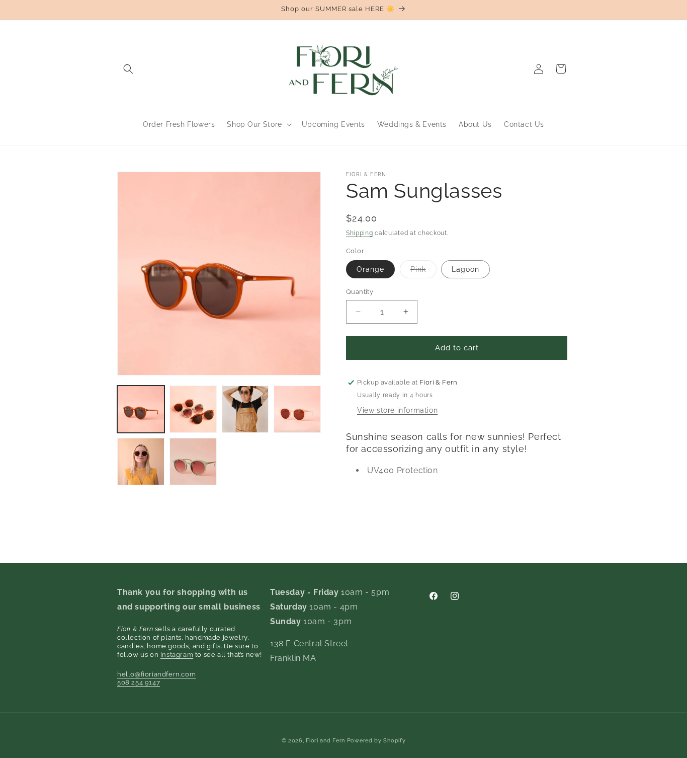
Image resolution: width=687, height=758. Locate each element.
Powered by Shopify (376, 740)
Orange (370, 269)
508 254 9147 (138, 682)
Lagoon (465, 269)
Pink (423, 271)
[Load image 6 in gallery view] (193, 461)
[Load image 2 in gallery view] (193, 409)
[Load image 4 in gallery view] (297, 409)
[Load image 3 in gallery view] (245, 409)
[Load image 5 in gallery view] (140, 461)
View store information (397, 410)
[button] (128, 69)
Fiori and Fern (325, 740)
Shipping (359, 233)
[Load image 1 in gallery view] (140, 409)
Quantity (359, 291)
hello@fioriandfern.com (156, 674)
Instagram (176, 654)
